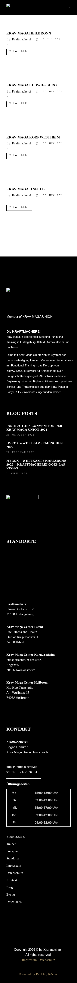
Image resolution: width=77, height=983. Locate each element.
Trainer (11, 844)
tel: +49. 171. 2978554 (21, 772)
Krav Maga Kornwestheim (33, 137)
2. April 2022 (17, 473)
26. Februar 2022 (20, 452)
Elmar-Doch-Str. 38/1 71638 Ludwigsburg (20, 609)
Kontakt (11, 880)
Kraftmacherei (21, 39)
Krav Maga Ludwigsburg (31, 85)
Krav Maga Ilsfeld (25, 189)
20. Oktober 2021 (20, 434)
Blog (9, 887)
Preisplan (12, 851)
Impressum (13, 865)
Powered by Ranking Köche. (38, 974)
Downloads (14, 901)
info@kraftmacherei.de (21, 766)
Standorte (12, 858)
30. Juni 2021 (53, 91)
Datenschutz (14, 873)
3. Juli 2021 (52, 39)
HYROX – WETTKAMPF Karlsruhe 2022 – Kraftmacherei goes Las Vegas (36, 464)
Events (10, 894)
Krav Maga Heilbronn (28, 33)
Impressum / (30, 960)
